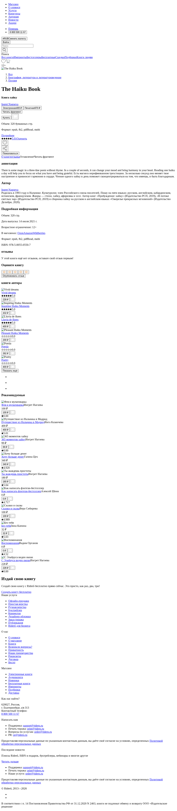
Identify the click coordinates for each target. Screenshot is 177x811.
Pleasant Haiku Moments (15, 333)
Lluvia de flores (9, 319)
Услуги (12, 10)
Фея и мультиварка (12, 404)
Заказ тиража (16, 619)
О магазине (15, 640)
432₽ (5, 313)
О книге (6, 156)
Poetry (4, 360)
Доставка (13, 692)
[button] (88, 50)
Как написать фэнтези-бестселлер (21, 491)
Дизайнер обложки (19, 616)
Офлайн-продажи (18, 600)
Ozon (20, 233)
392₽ (5, 353)
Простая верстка (18, 604)
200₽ (5, 340)
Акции (12, 22)
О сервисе (14, 7)
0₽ (4, 499)
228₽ (5, 299)
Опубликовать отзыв (13, 276)
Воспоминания (10, 543)
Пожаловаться (10, 153)
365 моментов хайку (13, 439)
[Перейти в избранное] (3, 62)
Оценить (22, 138)
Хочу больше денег (12, 456)
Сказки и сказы (10, 508)
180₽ (5, 481)
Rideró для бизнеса (19, 625)
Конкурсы (14, 13)
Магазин (13, 4)
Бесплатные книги (19, 683)
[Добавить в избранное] (4, 143)
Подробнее (7, 135)
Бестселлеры (34, 57)
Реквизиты (14, 656)
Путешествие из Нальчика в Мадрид (22, 422)
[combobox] (88, 46)
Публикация (15, 622)
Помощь (13, 28)
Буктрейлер (15, 610)
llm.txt (11, 662)
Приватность (16, 649)
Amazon (28, 233)
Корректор (14, 613)
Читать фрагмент (12, 112)
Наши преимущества (20, 653)
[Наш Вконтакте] (10, 794)
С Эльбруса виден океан (15, 560)
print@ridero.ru (35, 728)
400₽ (5, 326)
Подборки (71, 57)
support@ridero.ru (33, 725)
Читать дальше (10, 761)
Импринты (20, 57)
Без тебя (6, 525)
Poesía (4, 346)
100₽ (5, 412)
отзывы (15, 156)
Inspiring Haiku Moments (15, 306)
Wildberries (39, 233)
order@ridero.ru (43, 731)
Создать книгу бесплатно (16, 591)
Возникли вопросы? (20, 646)
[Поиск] (4, 50)
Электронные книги (20, 674)
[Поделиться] (4, 149)
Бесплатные (48, 57)
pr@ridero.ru (20, 734)
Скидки (60, 57)
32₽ (5, 533)
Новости (13, 19)
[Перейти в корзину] (8, 62)
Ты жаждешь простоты (14, 474)
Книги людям (85, 57)
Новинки (13, 680)
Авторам (13, 16)
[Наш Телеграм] (9, 797)
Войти (6, 42)
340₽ (5, 464)
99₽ (5, 447)
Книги (12, 643)
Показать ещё (10, 370)
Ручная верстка (17, 607)
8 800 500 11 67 (10, 713)
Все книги (7, 57)
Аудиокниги (15, 677)
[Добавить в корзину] (15, 117)
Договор (13, 659)
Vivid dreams (8, 292)
